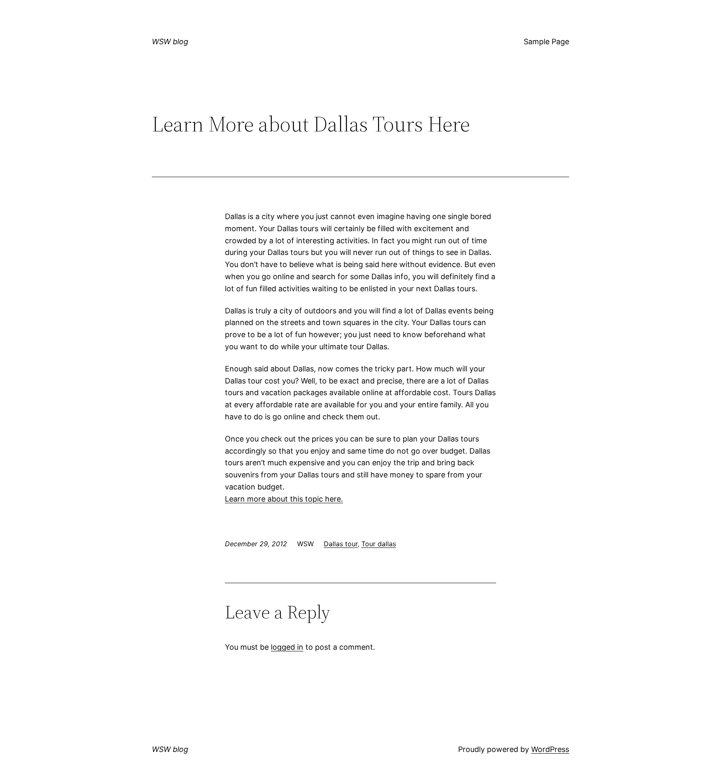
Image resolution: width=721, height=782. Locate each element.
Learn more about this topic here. (284, 498)
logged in (287, 647)
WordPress (550, 749)
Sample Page (546, 41)
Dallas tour (341, 544)
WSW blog (170, 41)
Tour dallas (378, 544)
